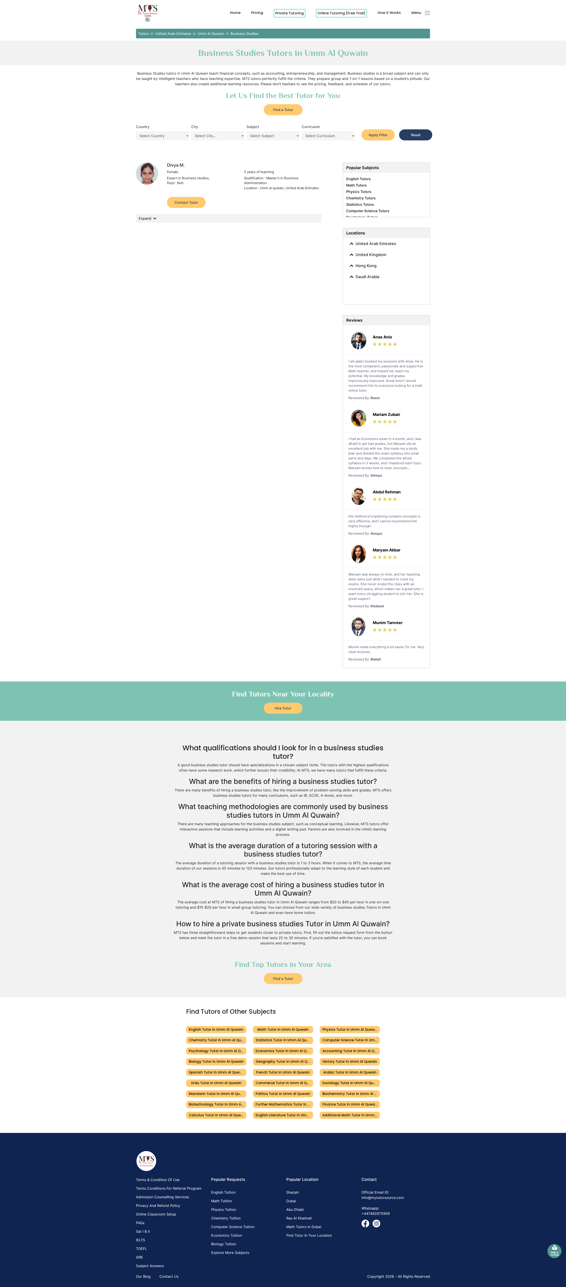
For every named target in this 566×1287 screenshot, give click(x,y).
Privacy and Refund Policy (158, 1205)
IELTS (140, 1240)
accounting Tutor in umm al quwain (351, 1051)
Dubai (291, 1201)
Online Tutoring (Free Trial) (341, 13)
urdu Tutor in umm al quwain (216, 1083)
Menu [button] (416, 12)
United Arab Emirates (376, 243)
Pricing (257, 12)
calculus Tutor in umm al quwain (217, 1115)
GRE (139, 1257)
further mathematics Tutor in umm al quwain (284, 1104)
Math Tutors (356, 185)
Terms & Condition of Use (158, 1180)
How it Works (389, 12)
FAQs (140, 1223)
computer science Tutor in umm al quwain (351, 1040)
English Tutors (358, 179)
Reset (416, 135)
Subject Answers (150, 1266)
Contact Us (168, 1276)
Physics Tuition (223, 1209)
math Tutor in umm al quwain (283, 1029)
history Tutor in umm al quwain (350, 1061)
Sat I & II (143, 1231)
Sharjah (292, 1192)
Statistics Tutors (360, 204)
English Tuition (223, 1192)
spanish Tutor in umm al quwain (217, 1072)
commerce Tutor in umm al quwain (284, 1083)
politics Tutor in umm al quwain (283, 1093)
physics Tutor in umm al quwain (350, 1029)
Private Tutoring (289, 13)
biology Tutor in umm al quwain (216, 1061)
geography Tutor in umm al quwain (284, 1061)
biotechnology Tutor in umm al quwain (217, 1104)
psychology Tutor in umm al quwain (217, 1051)
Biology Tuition (223, 1244)
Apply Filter (378, 135)
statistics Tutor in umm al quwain (284, 1040)
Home (235, 12)
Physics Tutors (358, 191)
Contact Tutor (186, 202)
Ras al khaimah (299, 1218)
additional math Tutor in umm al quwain (351, 1115)
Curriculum (311, 127)
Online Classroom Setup (156, 1214)
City (194, 127)
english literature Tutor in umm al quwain (284, 1115)
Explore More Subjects (230, 1252)
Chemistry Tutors (361, 198)
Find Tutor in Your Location (309, 1235)
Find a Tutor (283, 110)
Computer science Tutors (367, 211)
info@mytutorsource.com (382, 1197)
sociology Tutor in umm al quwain (351, 1083)
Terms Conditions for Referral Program (168, 1188)
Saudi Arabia (367, 276)
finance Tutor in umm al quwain (350, 1104)
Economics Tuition (226, 1235)
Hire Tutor (283, 708)
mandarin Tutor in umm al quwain (217, 1093)
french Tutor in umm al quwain (283, 1072)
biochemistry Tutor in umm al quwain (351, 1093)
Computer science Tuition (232, 1227)
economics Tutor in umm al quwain (284, 1051)
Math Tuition (221, 1201)
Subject (253, 127)
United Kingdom (371, 254)
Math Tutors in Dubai (303, 1227)
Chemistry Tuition (226, 1218)
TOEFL (141, 1248)
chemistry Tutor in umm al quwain (217, 1040)
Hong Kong (366, 265)
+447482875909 (375, 1213)
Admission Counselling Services (162, 1197)
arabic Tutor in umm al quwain (350, 1072)
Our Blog (143, 1276)
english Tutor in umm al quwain (216, 1029)
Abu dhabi (295, 1209)
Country (142, 127)
